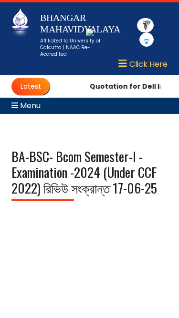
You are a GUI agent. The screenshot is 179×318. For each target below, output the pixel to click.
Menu (29, 105)
